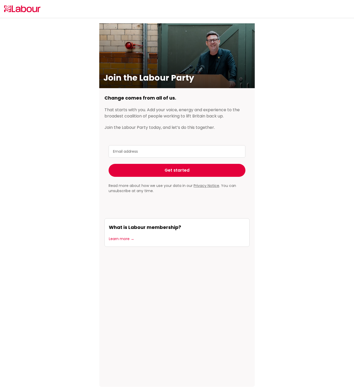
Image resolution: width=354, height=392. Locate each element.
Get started (177, 170)
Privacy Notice (206, 185)
